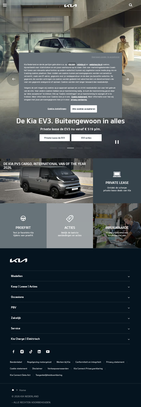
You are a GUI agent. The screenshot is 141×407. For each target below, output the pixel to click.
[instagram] (22, 351)
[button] (130, 5)
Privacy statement (115, 362)
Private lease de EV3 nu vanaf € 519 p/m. (70, 129)
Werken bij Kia (63, 362)
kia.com (71, 64)
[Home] (13, 390)
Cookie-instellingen (57, 108)
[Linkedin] (39, 351)
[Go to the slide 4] (87, 148)
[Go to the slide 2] (70, 148)
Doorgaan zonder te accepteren (106, 57)
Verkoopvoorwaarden (58, 368)
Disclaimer (37, 368)
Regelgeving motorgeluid (39, 362)
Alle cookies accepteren (83, 109)
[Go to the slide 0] (53, 148)
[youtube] (47, 351)
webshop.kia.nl (95, 64)
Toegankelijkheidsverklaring (49, 375)
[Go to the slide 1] (61, 148)
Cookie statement (18, 368)
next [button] (127, 79)
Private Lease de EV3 (54, 138)
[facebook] (13, 351)
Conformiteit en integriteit (88, 362)
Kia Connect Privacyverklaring (88, 368)
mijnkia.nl (81, 64)
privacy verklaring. (79, 99)
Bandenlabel (16, 362)
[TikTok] (30, 351)
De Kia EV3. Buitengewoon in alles (70, 120)
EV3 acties (86, 138)
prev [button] (14, 79)
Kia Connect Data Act (20, 375)
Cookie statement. (79, 96)
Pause (117, 142)
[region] (70, 85)
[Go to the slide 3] (79, 148)
